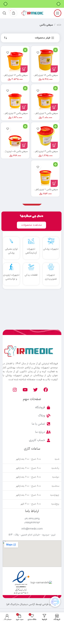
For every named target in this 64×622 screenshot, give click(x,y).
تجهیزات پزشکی (50, 249)
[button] (54, 68)
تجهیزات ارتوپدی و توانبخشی (11, 277)
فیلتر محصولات (42, 38)
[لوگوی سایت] (32, 13)
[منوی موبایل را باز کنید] (57, 13)
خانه (59, 25)
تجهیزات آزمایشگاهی (31, 251)
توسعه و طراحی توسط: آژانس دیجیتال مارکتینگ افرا (32, 604)
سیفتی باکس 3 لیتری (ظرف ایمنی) (42, 151)
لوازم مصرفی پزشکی (11, 251)
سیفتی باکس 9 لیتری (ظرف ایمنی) (43, 113)
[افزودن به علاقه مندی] (38, 52)
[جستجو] (4, 13)
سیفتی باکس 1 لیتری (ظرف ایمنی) (43, 189)
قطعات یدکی (31, 275)
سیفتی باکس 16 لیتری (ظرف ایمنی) (42, 75)
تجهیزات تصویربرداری (51, 277)
